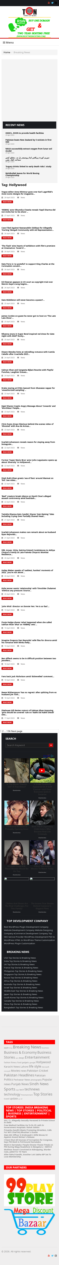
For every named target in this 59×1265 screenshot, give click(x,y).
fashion (7, 1062)
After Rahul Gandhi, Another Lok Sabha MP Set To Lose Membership (27, 1155)
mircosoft (7, 1071)
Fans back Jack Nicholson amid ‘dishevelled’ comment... (28, 676)
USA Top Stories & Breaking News (20, 957)
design (21, 1058)
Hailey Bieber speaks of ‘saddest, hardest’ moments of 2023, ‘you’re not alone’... (27, 571)
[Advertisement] (29, 89)
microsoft (45, 1067)
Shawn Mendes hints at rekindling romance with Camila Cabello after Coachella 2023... (28, 353)
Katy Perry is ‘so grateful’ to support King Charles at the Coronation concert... (28, 265)
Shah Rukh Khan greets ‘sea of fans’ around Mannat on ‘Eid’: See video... (27, 479)
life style (35, 1066)
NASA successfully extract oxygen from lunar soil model (28, 149)
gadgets (25, 1062)
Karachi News (12, 1066)
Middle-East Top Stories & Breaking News (23, 990)
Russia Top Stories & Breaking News (21, 977)
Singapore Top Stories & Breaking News (22, 974)
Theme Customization (44, 940)
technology (12, 1094)
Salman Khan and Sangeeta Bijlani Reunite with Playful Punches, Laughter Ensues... (27, 371)
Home (7, 52)
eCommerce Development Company (31, 933)
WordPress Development (36, 936)
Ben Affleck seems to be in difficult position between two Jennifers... (29, 659)
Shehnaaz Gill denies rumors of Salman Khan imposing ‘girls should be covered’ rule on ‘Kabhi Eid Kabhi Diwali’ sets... (28, 712)
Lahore (24, 1066)
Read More (7, 202)
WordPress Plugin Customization (19, 943)
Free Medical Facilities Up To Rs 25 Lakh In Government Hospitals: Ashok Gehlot (24, 1126)
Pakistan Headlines (19, 1075)
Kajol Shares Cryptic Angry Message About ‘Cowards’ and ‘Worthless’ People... (29, 407)
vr (21, 1099)
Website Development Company (19, 930)
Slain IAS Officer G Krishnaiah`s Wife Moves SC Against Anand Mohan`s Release (26, 1136)
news (23, 1070)
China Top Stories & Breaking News (20, 1004)
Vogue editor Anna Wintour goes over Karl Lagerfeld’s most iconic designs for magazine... (27, 192)
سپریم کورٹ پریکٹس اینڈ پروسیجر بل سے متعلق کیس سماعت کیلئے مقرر (27, 158)
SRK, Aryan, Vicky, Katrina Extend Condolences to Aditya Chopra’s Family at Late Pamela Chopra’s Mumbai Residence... (28, 552)
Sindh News (39, 1083)
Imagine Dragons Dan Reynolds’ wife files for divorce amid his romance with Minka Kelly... (29, 641)
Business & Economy (20, 1052)
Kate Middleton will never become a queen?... (23, 300)
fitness (14, 1062)
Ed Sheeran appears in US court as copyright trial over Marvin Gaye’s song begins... (27, 283)
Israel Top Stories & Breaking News (20, 987)
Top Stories (42, 1094)
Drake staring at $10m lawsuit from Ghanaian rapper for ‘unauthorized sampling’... (28, 389)
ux (19, 1099)
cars (17, 1058)
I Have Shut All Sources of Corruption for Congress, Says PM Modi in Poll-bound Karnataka (28, 1141)
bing (10, 1048)
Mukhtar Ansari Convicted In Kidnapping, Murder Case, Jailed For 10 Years (27, 1150)
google (32, 1062)
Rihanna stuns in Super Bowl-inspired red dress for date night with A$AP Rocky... (28, 335)
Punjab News (20, 1084)
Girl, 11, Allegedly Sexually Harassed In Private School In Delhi (29, 1121)
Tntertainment (27, 1095)
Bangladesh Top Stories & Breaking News (23, 1007)
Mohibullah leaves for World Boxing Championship (22, 174)
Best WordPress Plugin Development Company (26, 926)
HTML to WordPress (24, 940)
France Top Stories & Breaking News (21, 967)
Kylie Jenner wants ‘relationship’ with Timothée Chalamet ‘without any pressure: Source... (29, 589)
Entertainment (37, 1057)
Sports (9, 1089)
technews (32, 1089)
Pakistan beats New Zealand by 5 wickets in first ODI (28, 141)
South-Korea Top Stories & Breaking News (23, 997)
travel (6, 1098)
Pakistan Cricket (37, 1070)
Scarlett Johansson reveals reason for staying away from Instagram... (28, 443)
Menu (9, 42)
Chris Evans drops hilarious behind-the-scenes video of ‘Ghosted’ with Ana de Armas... (27, 425)
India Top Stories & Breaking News (20, 961)
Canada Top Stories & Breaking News (21, 1000)
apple (6, 1048)
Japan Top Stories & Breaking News (20, 994)
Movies (15, 1070)
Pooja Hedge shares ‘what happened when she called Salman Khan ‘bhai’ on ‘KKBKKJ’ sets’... (27, 623)
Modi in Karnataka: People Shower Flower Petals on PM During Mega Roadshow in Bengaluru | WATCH (28, 1146)
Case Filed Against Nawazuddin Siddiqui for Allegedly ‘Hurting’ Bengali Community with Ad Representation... (28, 228)
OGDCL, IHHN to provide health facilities (24, 133)
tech (21, 1089)
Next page (16, 731)
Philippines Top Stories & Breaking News (23, 971)
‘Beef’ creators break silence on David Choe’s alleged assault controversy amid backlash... (26, 497)
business (45, 1048)
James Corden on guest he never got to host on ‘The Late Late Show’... (29, 317)
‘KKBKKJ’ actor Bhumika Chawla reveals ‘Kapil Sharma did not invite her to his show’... (28, 210)
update (14, 1098)
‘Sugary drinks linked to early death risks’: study (28, 166)
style (17, 1090)
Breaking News (27, 1047)
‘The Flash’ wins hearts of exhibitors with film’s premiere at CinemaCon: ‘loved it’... (28, 246)
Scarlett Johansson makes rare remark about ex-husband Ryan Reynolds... (29, 533)
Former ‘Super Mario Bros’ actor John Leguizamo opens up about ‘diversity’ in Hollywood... (29, 461)
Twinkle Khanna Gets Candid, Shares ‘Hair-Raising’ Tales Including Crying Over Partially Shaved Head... (28, 515)
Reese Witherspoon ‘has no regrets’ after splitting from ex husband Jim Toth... (29, 693)
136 (8, 731)
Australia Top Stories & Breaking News (22, 984)
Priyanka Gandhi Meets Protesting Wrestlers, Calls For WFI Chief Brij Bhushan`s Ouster (28, 1131)
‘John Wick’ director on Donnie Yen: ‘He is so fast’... (25, 606)
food (19, 1062)
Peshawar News (22, 1079)
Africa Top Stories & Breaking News (20, 980)
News (23, 197)
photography (36, 1080)
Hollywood (43, 1062)
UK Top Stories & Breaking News (19, 964)
